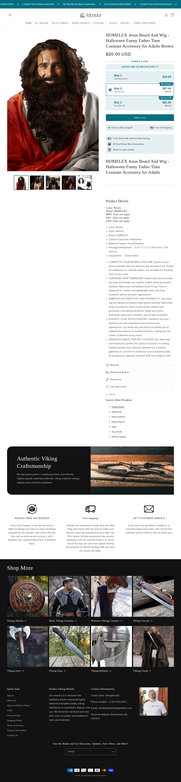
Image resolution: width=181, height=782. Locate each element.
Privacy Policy (14, 715)
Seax (114, 427)
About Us (11, 700)
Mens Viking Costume (61, 620)
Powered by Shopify (98, 775)
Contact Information (16, 730)
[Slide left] (10, 183)
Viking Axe (117, 412)
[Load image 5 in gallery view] (84, 182)
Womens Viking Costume (105, 620)
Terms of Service (15, 725)
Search (10, 695)
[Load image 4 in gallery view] (69, 182)
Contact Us (12, 735)
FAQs (9, 710)
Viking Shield (118, 407)
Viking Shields (15, 620)
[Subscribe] (113, 751)
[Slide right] (96, 183)
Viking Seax (56, 670)
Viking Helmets (99, 670)
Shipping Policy (14, 720)
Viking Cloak (140, 670)
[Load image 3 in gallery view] (53, 182)
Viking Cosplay (119, 437)
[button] (10, 15)
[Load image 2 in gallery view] (37, 182)
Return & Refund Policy (18, 705)
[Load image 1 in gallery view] (21, 182)
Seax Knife (117, 432)
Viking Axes (14, 670)
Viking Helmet (118, 417)
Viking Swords (141, 620)
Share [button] (112, 394)
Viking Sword (118, 422)
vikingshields (86, 775)
